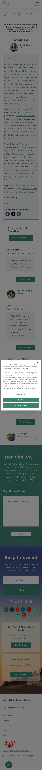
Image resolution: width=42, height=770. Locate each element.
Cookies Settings (21, 394)
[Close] (38, 362)
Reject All (21, 399)
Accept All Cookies (21, 405)
